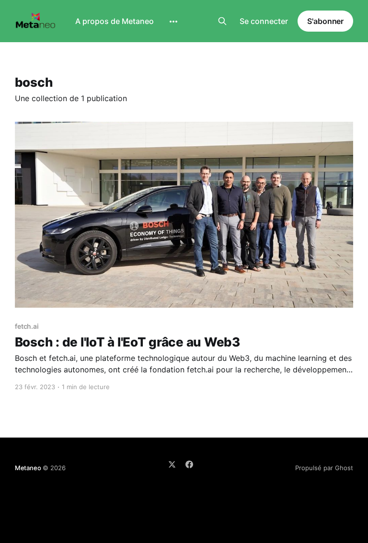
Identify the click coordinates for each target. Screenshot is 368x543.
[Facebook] (189, 464)
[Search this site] (222, 21)
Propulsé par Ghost (324, 468)
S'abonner (325, 21)
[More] (173, 21)
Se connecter (264, 21)
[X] (172, 464)
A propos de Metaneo (114, 21)
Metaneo (28, 468)
